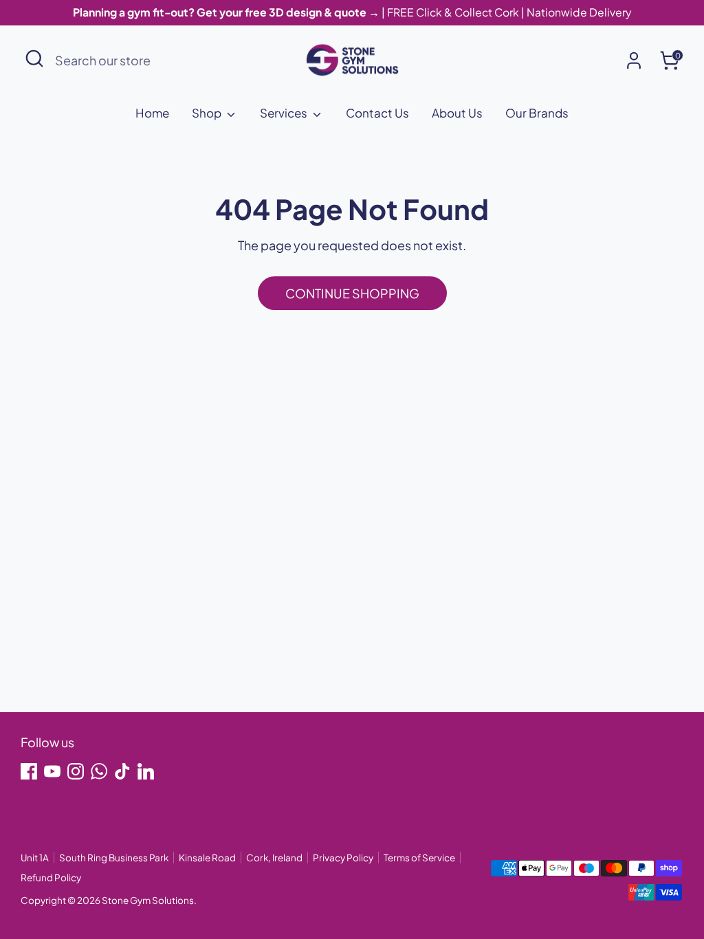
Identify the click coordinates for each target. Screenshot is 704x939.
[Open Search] (34, 58)
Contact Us (377, 112)
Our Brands (537, 112)
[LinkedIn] (146, 771)
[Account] (634, 60)
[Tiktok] (122, 771)
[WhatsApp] (99, 771)
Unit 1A (35, 857)
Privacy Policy (343, 857)
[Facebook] (29, 771)
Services (284, 112)
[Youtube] (52, 771)
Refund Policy (51, 877)
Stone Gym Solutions (148, 900)
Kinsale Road (207, 857)
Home (152, 112)
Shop (207, 112)
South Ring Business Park (113, 857)
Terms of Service (419, 857)
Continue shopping (352, 293)
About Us (457, 112)
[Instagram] (75, 771)
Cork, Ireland (274, 857)
